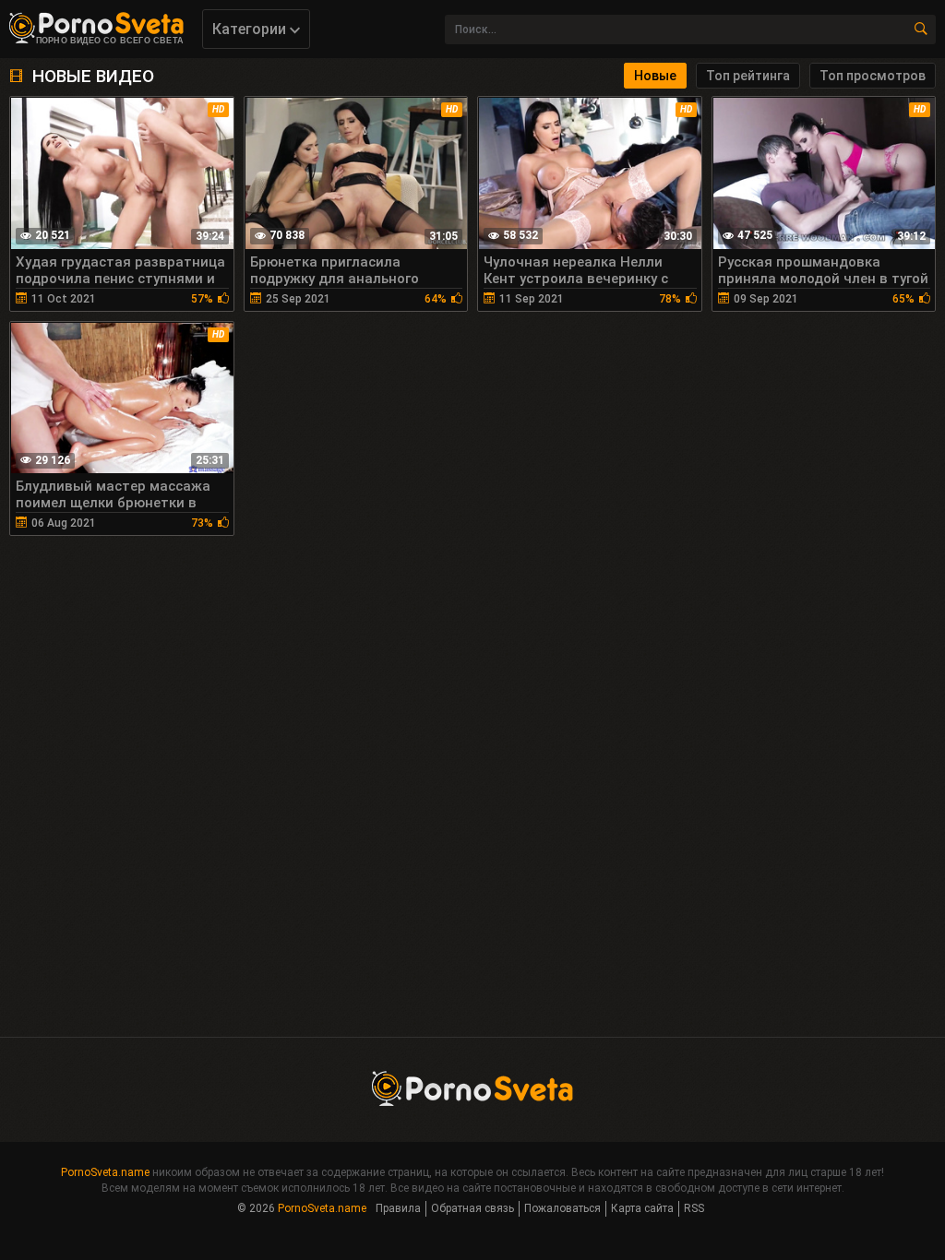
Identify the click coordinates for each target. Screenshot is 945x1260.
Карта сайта (642, 1208)
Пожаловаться (562, 1208)
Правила (398, 1208)
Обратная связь (472, 1208)
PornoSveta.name (105, 1172)
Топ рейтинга (748, 75)
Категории (251, 29)
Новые (655, 75)
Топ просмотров (872, 75)
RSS (694, 1208)
